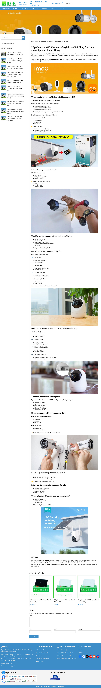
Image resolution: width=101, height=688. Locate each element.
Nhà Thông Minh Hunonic (8, 43)
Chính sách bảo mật (62, 650)
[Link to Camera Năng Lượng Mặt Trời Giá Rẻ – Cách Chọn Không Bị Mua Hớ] (3, 60)
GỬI (34, 636)
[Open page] (9, 3)
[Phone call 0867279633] (3, 673)
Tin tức (53, 8)
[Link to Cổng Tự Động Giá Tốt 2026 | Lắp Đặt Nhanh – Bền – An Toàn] (3, 54)
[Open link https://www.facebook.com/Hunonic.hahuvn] (80, 656)
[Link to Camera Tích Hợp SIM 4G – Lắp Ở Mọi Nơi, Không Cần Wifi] (3, 81)
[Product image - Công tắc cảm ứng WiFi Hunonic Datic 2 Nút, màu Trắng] (88, 587)
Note (31, 615)
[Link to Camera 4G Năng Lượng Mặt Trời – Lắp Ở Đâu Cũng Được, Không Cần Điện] (3, 95)
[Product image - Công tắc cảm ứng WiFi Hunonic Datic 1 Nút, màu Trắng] (64, 587)
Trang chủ (24, 8)
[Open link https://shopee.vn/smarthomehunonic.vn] (94, 656)
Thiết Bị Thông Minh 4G (42, 652)
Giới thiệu (35, 8)
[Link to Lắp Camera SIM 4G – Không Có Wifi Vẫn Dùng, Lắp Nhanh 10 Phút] (3, 103)
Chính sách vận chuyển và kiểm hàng (66, 658)
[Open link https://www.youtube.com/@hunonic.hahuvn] (90, 656)
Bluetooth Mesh (40, 661)
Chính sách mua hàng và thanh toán (66, 655)
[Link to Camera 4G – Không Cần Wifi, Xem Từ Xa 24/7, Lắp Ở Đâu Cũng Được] (3, 118)
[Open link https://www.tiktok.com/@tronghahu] (87, 656)
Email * (55, 629)
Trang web (80, 629)
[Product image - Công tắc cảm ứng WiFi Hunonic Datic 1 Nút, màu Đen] (41, 587)
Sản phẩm (44, 8)
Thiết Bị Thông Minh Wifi (42, 658)
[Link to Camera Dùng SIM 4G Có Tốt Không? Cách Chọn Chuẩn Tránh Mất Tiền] (3, 110)
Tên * (31, 629)
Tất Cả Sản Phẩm (40, 650)
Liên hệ (62, 8)
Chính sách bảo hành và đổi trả (65, 652)
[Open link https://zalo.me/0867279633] (83, 656)
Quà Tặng (38, 655)
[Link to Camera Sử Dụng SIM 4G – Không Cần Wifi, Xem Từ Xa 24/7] (3, 87)
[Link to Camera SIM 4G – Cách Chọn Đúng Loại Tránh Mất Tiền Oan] (3, 67)
